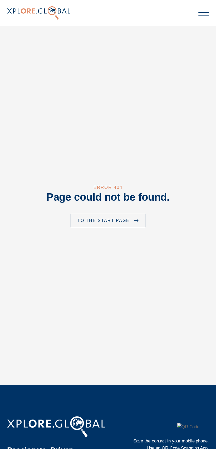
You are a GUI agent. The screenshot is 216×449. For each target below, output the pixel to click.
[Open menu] (203, 13)
